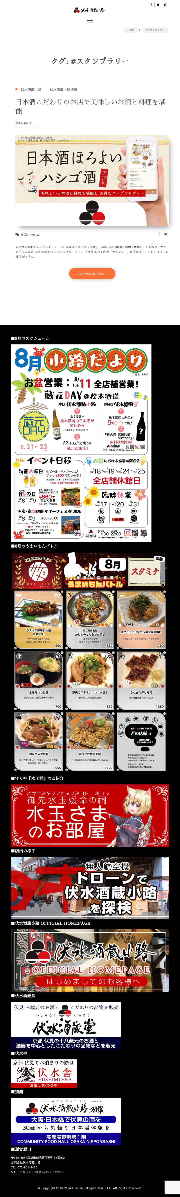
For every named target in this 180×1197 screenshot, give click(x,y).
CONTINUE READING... (92, 273)
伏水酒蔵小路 (31, 89)
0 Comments (30, 234)
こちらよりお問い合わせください (41, 1172)
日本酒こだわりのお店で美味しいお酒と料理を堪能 (90, 107)
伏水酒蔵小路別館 (63, 89)
